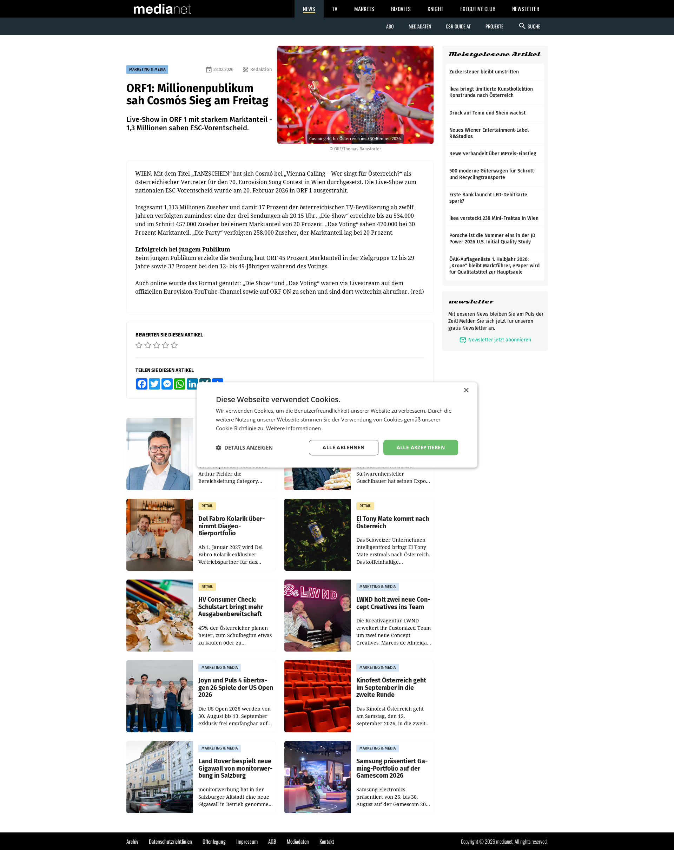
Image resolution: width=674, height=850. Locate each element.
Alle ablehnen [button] (343, 447)
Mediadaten (420, 26)
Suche (529, 26)
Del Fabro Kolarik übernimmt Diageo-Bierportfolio (231, 526)
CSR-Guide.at (458, 26)
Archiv (132, 841)
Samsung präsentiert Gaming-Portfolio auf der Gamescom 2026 (392, 768)
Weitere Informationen (293, 428)
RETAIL (207, 506)
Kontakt (326, 841)
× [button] (466, 390)
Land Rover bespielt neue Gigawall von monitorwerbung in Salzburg (235, 768)
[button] (244, 447)
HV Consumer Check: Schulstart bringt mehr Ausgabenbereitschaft (230, 607)
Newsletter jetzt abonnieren (495, 340)
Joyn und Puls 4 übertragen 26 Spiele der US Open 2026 (235, 688)
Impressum (247, 841)
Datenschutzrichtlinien (170, 841)
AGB (272, 841)
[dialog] (337, 425)
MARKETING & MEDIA (147, 69)
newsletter (471, 301)
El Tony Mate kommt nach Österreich (392, 522)
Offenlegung (214, 841)
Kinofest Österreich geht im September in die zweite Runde (391, 688)
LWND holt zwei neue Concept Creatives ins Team (393, 603)
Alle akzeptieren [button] (421, 447)
